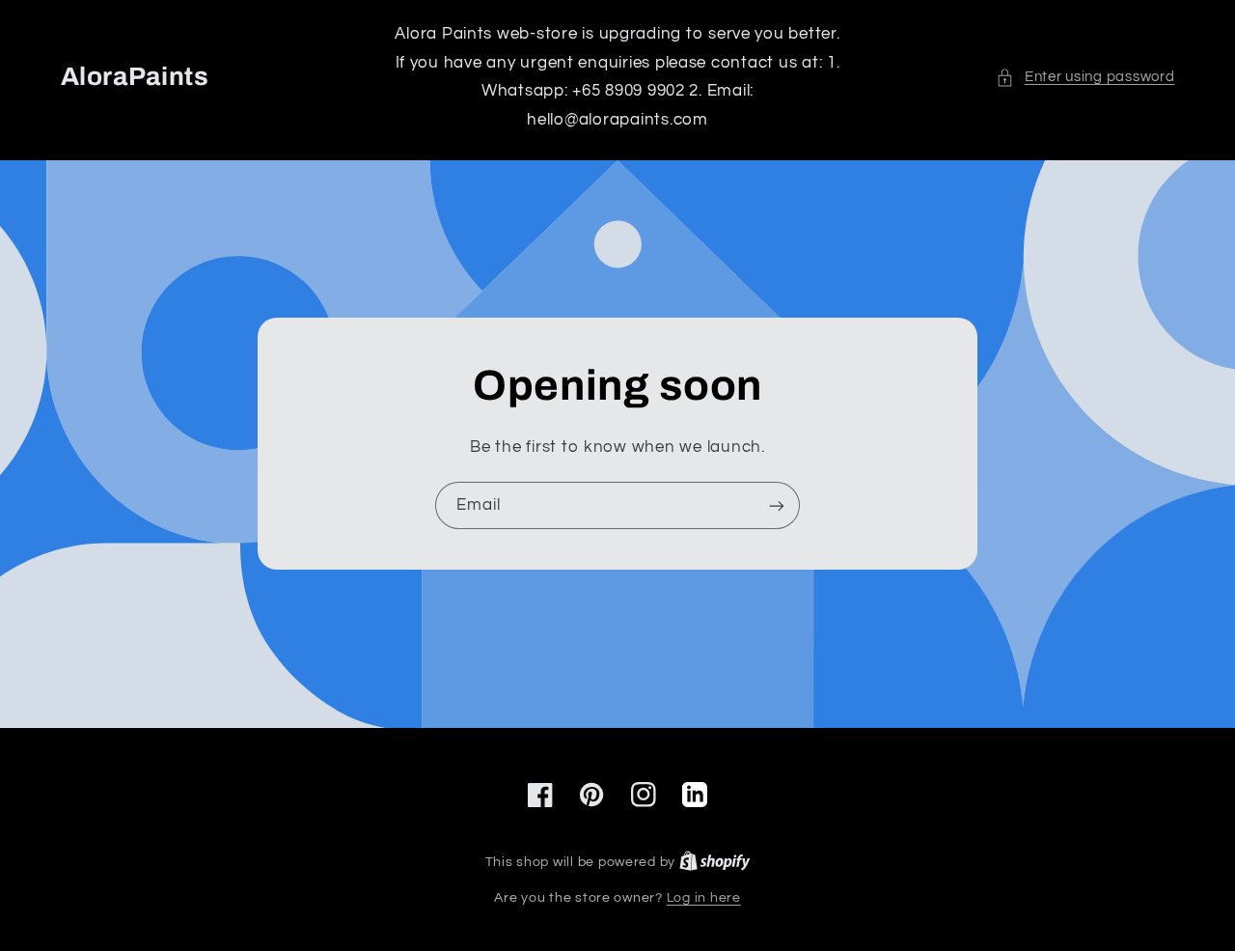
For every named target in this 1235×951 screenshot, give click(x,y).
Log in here (704, 898)
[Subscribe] (777, 505)
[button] (1085, 77)
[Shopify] (715, 862)
